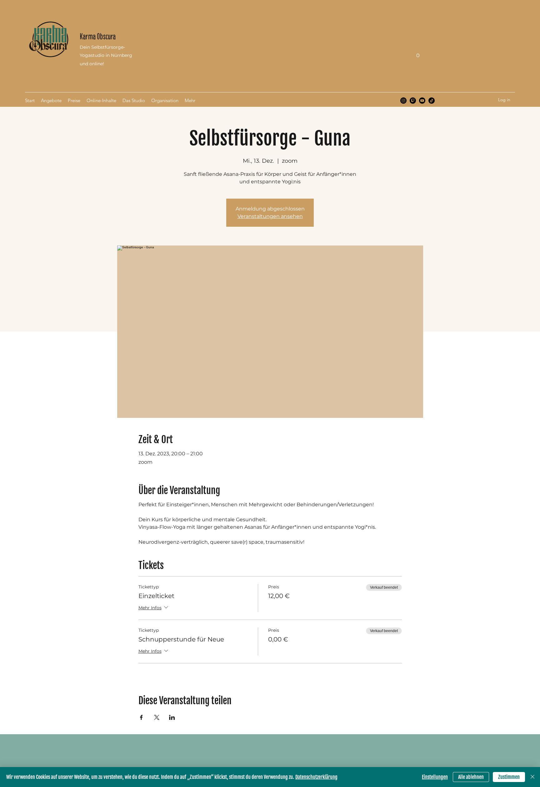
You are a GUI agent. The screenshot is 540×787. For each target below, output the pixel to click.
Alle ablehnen (471, 777)
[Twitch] (413, 100)
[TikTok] (431, 100)
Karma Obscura (98, 36)
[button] (417, 53)
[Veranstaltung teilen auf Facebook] (141, 717)
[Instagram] (403, 100)
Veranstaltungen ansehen (270, 216)
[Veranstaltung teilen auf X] (157, 717)
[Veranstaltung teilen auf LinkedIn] (172, 717)
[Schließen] (532, 777)
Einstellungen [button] (435, 777)
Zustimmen (509, 777)
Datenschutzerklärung (316, 777)
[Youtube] (422, 100)
